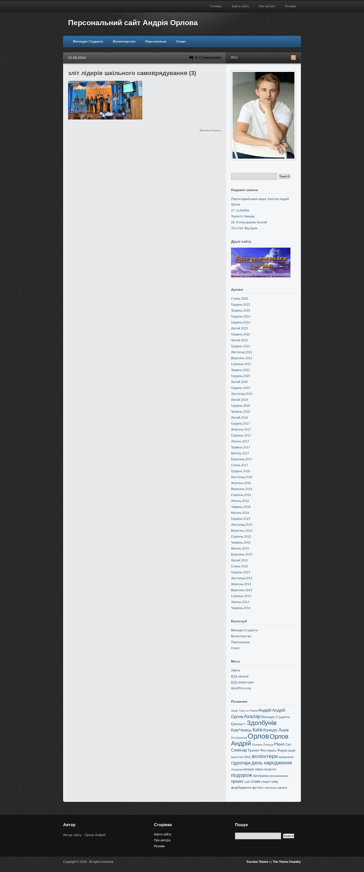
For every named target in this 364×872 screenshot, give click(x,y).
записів (239, 676)
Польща (268, 744)
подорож (241, 775)
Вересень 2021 (241, 358)
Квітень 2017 (240, 453)
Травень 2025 (240, 310)
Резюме (290, 6)
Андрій (264, 710)
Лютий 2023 (239, 328)
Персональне (155, 41)
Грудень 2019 (240, 388)
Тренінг (254, 750)
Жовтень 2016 (241, 483)
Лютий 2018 (239, 417)
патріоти (270, 769)
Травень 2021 (240, 370)
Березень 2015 (241, 554)
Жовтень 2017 (241, 429)
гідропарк (241, 762)
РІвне (279, 744)
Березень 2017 (241, 459)
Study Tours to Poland (244, 710)
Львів (284, 730)
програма (260, 776)
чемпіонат (270, 787)
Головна (216, 6)
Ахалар (252, 716)
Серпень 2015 (241, 536)
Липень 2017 (240, 441)
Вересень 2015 (241, 530)
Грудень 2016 (240, 471)
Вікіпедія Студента (88, 41)
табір (274, 782)
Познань (257, 744)
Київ (257, 729)
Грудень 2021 (240, 346)
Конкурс (270, 730)
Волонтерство (124, 41)
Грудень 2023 (240, 322)
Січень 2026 (239, 298)
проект (237, 781)
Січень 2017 (239, 465)
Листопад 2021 (241, 352)
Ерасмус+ (238, 724)
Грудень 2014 (240, 572)
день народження (272, 762)
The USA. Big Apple (244, 228)
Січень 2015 (239, 566)
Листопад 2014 (241, 578)
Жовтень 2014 (241, 584)
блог (248, 757)
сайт (247, 781)
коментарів (242, 682)
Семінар (239, 750)
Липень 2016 (240, 501)
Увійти (235, 670)
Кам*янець (241, 730)
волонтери (265, 756)
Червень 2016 (241, 507)
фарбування (241, 787)
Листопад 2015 (241, 524)
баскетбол (237, 757)
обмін (259, 769)
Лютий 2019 (239, 400)
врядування (286, 757)
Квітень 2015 (240, 548)
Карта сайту (240, 6)
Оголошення (239, 737)
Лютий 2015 (239, 560)
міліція (248, 769)
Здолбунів (262, 722)
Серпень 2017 (241, 435)
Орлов (258, 736)
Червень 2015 (241, 542)
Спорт (181, 41)
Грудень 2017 (240, 423)
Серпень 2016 (241, 495)
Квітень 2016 (240, 513)
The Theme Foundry (287, 862)
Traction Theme (257, 862)
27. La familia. (240, 210)
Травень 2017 (240, 447)
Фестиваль (268, 750)
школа (282, 787)
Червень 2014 (241, 608)
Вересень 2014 (241, 590)
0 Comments (208, 58)
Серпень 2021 (241, 364)
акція (291, 750)
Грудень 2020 (240, 376)
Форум (282, 750)
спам (255, 781)
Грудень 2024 (240, 316)
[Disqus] (144, 197)
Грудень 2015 (240, 519)
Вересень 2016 (241, 489)
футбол (257, 787)
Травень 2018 (240, 411)
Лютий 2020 (239, 382)
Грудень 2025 (240, 304)
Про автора (267, 6)
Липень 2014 (240, 602)
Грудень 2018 (240, 405)
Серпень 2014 (241, 596)
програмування (278, 775)
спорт (265, 782)
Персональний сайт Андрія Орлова (133, 23)
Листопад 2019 (241, 394)
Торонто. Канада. (243, 216)
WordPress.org (241, 688)
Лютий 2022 (239, 340)
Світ (288, 744)
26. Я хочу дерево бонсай (249, 222)
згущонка (237, 769)
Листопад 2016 (241, 477)
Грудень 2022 (240, 334)
